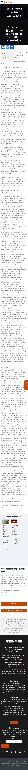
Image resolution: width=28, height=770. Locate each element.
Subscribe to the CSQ (14, 610)
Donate (14, 603)
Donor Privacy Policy (17, 764)
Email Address (14, 739)
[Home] (8, 2)
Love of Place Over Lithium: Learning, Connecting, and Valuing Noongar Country (6, 535)
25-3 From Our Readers (14, 10)
